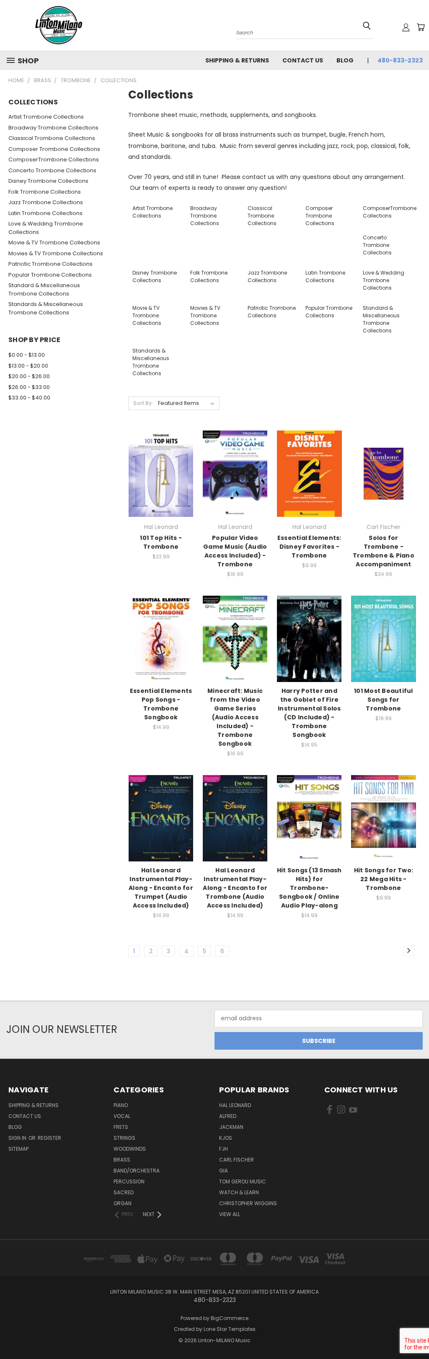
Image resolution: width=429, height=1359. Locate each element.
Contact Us (302, 60)
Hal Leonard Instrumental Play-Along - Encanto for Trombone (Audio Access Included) (235, 888)
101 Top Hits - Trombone (161, 542)
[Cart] (420, 27)
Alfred (227, 1116)
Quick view (160, 456)
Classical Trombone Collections (51, 138)
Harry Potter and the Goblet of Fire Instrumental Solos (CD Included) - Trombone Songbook (309, 713)
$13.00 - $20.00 (28, 366)
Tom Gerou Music (242, 1181)
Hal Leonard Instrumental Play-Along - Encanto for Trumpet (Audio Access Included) (161, 888)
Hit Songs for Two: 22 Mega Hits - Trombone (383, 879)
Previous (416, 1333)
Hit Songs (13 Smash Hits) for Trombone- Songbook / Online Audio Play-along (309, 888)
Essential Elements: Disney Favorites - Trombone (309, 547)
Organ (123, 1203)
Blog (345, 60)
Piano (121, 1105)
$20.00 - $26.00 (29, 376)
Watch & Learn (239, 1192)
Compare (158, 472)
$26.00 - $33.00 (29, 387)
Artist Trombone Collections (46, 117)
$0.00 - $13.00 (26, 355)
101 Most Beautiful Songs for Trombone (383, 700)
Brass (122, 1159)
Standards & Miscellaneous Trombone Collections (45, 308)
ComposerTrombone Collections (53, 159)
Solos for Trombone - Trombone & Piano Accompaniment (383, 551)
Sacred (124, 1192)
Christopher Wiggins (248, 1203)
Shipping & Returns (237, 60)
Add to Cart (161, 488)
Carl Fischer (236, 1159)
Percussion (129, 1181)
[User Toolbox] (406, 27)
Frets (121, 1127)
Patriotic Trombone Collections (50, 264)
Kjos (225, 1137)
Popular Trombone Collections (50, 275)
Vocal (122, 1116)
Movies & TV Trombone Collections (55, 253)
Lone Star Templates (230, 1329)
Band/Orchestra (137, 1170)
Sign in (18, 1137)
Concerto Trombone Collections (52, 170)
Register (49, 1137)
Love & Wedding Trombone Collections (45, 228)
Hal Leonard (235, 1105)
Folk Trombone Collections (44, 192)
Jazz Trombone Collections (45, 202)
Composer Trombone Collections (54, 149)
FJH (223, 1148)
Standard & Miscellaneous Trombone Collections (44, 289)
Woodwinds (130, 1148)
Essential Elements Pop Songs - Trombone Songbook (161, 704)
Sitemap (18, 1148)
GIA (223, 1170)
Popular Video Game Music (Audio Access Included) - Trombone (235, 551)
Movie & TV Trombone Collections (54, 242)
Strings (124, 1137)
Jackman (231, 1127)
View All (229, 1214)
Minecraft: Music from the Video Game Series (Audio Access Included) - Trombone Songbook (235, 717)
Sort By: (143, 403)
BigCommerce (229, 1318)
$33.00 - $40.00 (29, 398)
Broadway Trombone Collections (53, 128)
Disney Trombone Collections (48, 181)
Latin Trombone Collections (45, 213)
